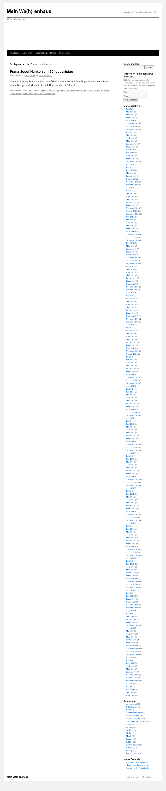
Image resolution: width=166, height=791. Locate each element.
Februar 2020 (131, 248)
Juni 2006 (130, 663)
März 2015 (130, 400)
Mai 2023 (130, 173)
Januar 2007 (131, 642)
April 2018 (130, 304)
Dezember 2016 (132, 348)
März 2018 (130, 307)
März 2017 (130, 339)
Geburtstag (104, 90)
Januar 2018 (131, 313)
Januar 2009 (131, 599)
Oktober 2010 (131, 552)
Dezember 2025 (132, 120)
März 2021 (130, 225)
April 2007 (130, 634)
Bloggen (129, 709)
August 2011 (131, 523)
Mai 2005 (130, 692)
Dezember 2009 (132, 578)
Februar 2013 (131, 470)
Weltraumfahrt (131, 753)
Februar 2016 (131, 368)
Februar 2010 (131, 572)
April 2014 (130, 429)
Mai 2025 (130, 135)
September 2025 (132, 129)
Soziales (38, 93)
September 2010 (132, 555)
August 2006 (131, 657)
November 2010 (132, 549)
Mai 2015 (130, 394)
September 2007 (132, 625)
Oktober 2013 (131, 447)
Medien (129, 730)
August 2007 (131, 628)
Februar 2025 (131, 143)
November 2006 (132, 648)
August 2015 (131, 386)
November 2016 (132, 351)
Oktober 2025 (131, 126)
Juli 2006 (129, 660)
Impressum (64, 52)
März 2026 (130, 114)
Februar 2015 (131, 403)
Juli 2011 (129, 526)
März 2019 (130, 275)
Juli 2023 (129, 167)
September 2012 (132, 485)
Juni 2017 (130, 330)
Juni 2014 (130, 423)
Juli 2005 (129, 686)
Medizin (129, 733)
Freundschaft (92, 90)
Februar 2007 (131, 639)
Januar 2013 (131, 473)
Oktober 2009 (131, 584)
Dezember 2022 (132, 178)
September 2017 (132, 321)
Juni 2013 (130, 458)
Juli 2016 (129, 356)
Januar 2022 (131, 205)
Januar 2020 (131, 251)
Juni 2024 (130, 152)
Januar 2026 (131, 117)
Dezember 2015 (132, 374)
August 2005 (131, 683)
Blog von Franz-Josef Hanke (137, 762)
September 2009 (132, 587)
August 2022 (131, 187)
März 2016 (130, 365)
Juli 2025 (129, 132)
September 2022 (132, 184)
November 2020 (132, 234)
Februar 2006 (131, 671)
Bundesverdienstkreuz (76, 90)
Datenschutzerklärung (46, 52)
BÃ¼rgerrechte (58, 90)
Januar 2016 (131, 371)
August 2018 (131, 292)
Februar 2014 (131, 435)
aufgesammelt (131, 704)
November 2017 (132, 318)
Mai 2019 (130, 269)
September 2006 (132, 654)
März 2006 (130, 669)
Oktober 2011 (131, 517)
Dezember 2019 (132, 254)
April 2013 (130, 464)
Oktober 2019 (131, 260)
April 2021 (130, 222)
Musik (128, 736)
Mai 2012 (130, 496)
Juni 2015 (130, 391)
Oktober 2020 (131, 237)
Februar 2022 (131, 202)
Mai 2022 (130, 193)
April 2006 (130, 666)
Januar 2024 (131, 158)
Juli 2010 (129, 561)
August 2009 (131, 590)
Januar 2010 (131, 575)
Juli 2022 (129, 190)
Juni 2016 (130, 359)
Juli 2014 (129, 421)
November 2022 (132, 181)
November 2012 (132, 479)
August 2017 (131, 324)
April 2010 (130, 566)
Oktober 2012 (131, 482)
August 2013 (131, 453)
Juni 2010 (130, 563)
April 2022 (130, 196)
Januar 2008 (131, 622)
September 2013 (132, 450)
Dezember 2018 (132, 283)
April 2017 (130, 336)
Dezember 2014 (132, 409)
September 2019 (132, 263)
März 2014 (130, 432)
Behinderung (131, 706)
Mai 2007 (130, 631)
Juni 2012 (130, 493)
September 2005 (132, 680)
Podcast (129, 739)
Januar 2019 (131, 281)
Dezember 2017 (132, 316)
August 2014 (131, 418)
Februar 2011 (131, 540)
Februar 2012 (131, 505)
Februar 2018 (131, 310)
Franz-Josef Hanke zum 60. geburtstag (41, 71)
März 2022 (130, 199)
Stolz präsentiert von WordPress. (139, 776)
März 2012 (130, 502)
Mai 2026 (130, 111)
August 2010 (131, 558)
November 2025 (132, 123)
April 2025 (130, 138)
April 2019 (130, 272)
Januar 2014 (131, 438)
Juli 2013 (129, 456)
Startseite (14, 52)
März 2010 (130, 569)
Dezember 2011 (132, 511)
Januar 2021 (131, 228)
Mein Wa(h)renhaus (29, 10)
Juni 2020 (130, 243)
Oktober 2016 (131, 353)
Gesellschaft (131, 724)
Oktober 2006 (131, 651)
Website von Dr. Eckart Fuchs (137, 768)
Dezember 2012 (132, 476)
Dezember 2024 (132, 149)
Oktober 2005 (131, 677)
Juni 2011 (130, 528)
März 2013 (130, 467)
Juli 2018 (129, 295)
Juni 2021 (130, 216)
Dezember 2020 (132, 231)
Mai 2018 (130, 301)
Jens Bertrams (45, 75)
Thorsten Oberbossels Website (137, 765)
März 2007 (130, 636)
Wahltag (129, 750)
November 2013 (132, 444)
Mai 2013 (130, 461)
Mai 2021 (130, 219)
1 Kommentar (49, 93)
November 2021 (132, 208)
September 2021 (132, 213)
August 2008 (131, 610)
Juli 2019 (129, 266)
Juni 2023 (130, 170)
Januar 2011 (131, 543)
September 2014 (132, 415)
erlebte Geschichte (133, 718)
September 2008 (132, 607)
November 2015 (132, 377)
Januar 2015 (131, 406)
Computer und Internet (134, 712)
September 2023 (132, 161)
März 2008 (130, 616)
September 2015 (132, 383)
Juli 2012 (129, 491)
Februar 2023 (131, 176)
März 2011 (130, 537)
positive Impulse (132, 744)
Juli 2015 (129, 388)
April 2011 (130, 534)
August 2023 (131, 164)
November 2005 (132, 674)
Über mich (27, 52)
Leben (30, 90)
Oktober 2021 (131, 211)
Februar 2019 (131, 278)
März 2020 (130, 246)
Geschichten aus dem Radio (136, 721)
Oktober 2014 (131, 412)
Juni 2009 (130, 596)
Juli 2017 (129, 327)
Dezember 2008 (132, 601)
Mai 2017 (130, 333)
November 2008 (132, 604)
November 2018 (132, 286)
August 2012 (131, 488)
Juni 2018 (130, 298)
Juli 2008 (129, 613)
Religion (129, 747)
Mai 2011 (130, 531)
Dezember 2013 (132, 441)
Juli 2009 (129, 593)
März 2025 (130, 141)
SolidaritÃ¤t (28, 93)
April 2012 (130, 499)
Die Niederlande (132, 715)
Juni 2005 (130, 689)
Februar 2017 (131, 342)
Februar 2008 (131, 619)
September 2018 (132, 289)
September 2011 (132, 520)
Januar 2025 (131, 146)
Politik (128, 741)
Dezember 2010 (132, 546)
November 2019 (132, 257)
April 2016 (130, 362)
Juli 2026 (129, 108)
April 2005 (130, 695)
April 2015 (130, 397)
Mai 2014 (130, 426)
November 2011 (132, 514)
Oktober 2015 (131, 380)
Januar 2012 (131, 508)
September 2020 (132, 240)
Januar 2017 (131, 345)
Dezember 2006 (132, 645)
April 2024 (130, 155)
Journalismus (16, 93)
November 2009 (132, 581)
